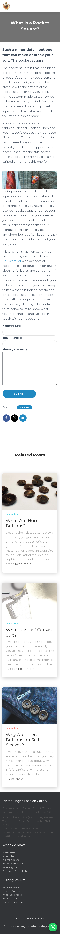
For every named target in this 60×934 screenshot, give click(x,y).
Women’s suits (11, 859)
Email (12, 337)
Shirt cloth (21, 871)
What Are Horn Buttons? (22, 523)
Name (12, 325)
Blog (19, 918)
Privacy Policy (35, 918)
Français (19, 902)
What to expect (11, 887)
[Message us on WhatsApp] (53, 927)
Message (14, 349)
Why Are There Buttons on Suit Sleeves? (23, 740)
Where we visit (10, 898)
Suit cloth (7, 871)
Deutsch (7, 902)
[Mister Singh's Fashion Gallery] (7, 6)
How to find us (11, 891)
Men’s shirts (9, 856)
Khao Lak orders (12, 894)
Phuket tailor (11, 261)
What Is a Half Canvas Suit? (29, 632)
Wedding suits (10, 867)
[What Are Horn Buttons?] (30, 491)
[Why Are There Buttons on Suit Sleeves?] (30, 705)
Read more (23, 564)
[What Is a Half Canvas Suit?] (30, 600)
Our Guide (25, 407)
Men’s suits (8, 852)
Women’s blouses (13, 863)
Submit (19, 393)
